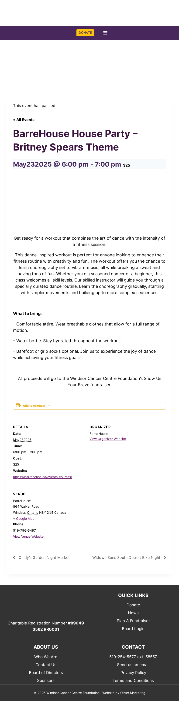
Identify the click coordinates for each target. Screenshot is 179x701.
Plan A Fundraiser (133, 620)
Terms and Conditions (133, 680)
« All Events (23, 119)
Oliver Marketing (132, 693)
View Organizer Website (108, 439)
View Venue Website (28, 536)
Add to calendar (34, 405)
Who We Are (45, 656)
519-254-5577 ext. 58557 (133, 656)
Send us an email (133, 664)
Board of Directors (46, 672)
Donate (133, 605)
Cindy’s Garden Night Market (43, 557)
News (133, 612)
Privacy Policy (133, 672)
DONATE (85, 32)
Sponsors (46, 680)
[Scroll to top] (168, 685)
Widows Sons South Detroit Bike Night (127, 557)
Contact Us (45, 664)
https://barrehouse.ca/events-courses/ (42, 477)
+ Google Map (23, 518)
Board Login (133, 628)
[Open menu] (105, 32)
